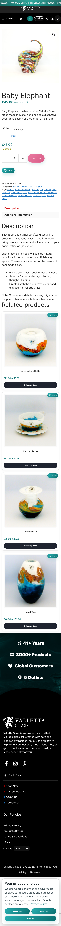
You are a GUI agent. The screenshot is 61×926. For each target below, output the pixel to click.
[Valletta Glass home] (30, 8)
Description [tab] (11, 208)
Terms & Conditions (15, 836)
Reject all (44, 911)
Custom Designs (16, 791)
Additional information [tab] (18, 214)
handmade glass (9, 195)
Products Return (13, 831)
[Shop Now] (30, 18)
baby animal (45, 189)
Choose (30, 918)
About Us (11, 796)
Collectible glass (19, 192)
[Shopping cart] (21, 18)
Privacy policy (38, 904)
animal (10, 189)
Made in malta (25, 195)
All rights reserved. (30, 872)
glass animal (33, 192)
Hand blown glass (48, 192)
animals (35, 189)
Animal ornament (22, 189)
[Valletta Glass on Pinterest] (24, 764)
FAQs (6, 842)
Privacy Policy (12, 825)
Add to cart (36, 158)
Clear (13, 136)
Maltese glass (39, 195)
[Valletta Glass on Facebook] (6, 764)
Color (6, 128)
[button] (54, 35)
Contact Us (13, 802)
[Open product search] (47, 18)
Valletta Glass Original (32, 186)
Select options (30, 385)
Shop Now (12, 786)
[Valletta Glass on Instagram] (15, 764)
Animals (17, 186)
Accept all (17, 911)
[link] (58, 18)
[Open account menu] (52, 18)
